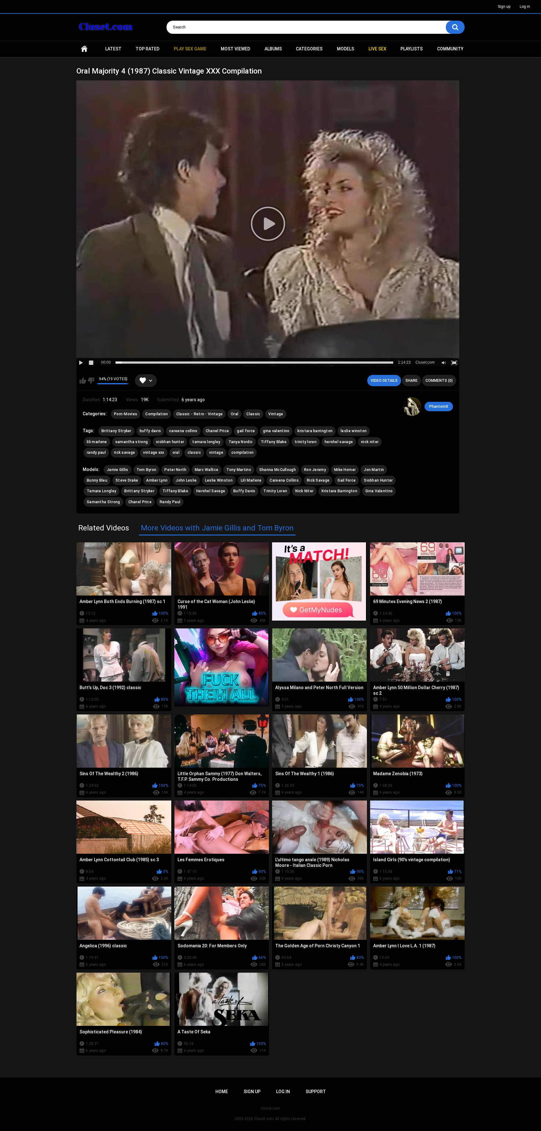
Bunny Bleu (97, 480)
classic (194, 452)
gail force (246, 431)
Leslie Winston (219, 480)
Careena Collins (284, 480)
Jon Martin (374, 470)
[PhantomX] (412, 406)
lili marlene (97, 442)
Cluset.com (264, 1119)
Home (84, 49)
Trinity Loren (275, 491)
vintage (216, 452)
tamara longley (206, 442)
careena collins (183, 431)
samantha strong (131, 442)
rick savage (124, 452)
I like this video (83, 380)
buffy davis (150, 431)
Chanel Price (217, 431)
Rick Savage (318, 480)
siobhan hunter (170, 442)
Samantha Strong (103, 502)
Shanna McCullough (277, 470)
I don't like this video (91, 380)
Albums (273, 48)
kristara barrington (314, 431)
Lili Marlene (251, 480)
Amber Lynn (156, 480)
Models (345, 48)
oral (176, 452)
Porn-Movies (125, 414)
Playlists (411, 48)
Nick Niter (304, 491)
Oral (234, 414)
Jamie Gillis (117, 470)
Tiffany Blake (273, 442)
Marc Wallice (207, 470)
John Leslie (186, 480)
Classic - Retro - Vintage (199, 414)
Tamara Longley (101, 491)
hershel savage (339, 442)
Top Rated (147, 48)
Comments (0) (439, 380)
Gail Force (346, 480)
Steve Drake (127, 480)
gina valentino (276, 431)
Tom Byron (147, 470)
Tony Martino (238, 470)
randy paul (96, 452)
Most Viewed (235, 48)
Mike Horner (345, 470)
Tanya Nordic (241, 442)
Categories (309, 48)
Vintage (275, 414)
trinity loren (306, 442)
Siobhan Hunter (378, 480)
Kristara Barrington (339, 491)
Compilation (156, 414)
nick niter (370, 442)
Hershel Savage (210, 491)
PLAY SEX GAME (190, 48)
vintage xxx (153, 452)
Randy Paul (170, 502)
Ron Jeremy (315, 470)
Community (450, 48)
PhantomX (438, 406)
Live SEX (377, 48)
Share (411, 380)
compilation (242, 452)
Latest (113, 48)
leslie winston (354, 431)
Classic (253, 414)
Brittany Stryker (116, 431)
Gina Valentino (379, 491)
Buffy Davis (244, 491)
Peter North (175, 470)
